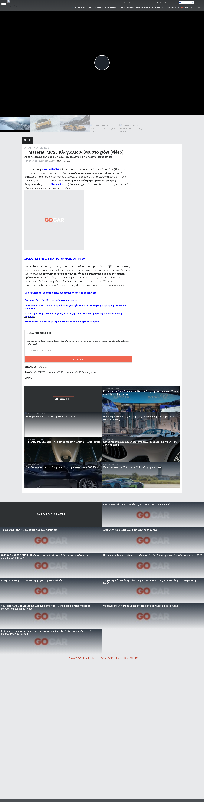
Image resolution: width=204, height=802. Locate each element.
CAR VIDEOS (172, 7)
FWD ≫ (186, 7)
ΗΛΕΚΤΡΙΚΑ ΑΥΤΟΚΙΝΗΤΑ (149, 7)
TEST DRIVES (126, 7)
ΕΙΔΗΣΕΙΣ (44, 147)
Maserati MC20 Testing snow (81, 372)
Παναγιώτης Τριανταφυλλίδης (39, 161)
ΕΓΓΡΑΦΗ (78, 359)
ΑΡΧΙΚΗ (28, 147)
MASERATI (43, 366)
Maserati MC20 (54, 372)
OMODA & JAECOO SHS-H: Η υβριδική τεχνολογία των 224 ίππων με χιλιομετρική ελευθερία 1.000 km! (75, 307)
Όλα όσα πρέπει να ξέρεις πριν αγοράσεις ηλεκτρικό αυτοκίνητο (60, 292)
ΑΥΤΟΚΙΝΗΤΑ (95, 7)
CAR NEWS (111, 7)
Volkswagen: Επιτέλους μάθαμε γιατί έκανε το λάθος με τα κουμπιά (61, 321)
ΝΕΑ (27, 140)
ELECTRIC (79, 7)
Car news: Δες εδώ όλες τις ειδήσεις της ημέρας (51, 300)
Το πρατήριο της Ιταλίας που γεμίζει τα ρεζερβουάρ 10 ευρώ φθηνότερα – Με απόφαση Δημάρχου (73, 315)
